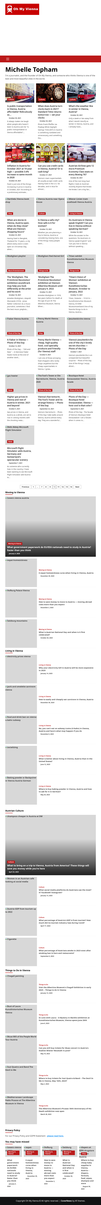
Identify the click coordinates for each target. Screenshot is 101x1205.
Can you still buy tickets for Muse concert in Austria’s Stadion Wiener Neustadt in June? (63, 1049)
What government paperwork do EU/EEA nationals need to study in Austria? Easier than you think (13, 1170)
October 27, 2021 (46, 175)
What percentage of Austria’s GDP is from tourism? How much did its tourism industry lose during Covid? (65, 921)
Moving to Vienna (14, 544)
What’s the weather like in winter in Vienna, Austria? (81, 109)
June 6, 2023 (45, 1023)
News (10, 159)
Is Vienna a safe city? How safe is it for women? (48, 223)
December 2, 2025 (47, 608)
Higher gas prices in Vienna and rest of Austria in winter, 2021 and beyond (18, 401)
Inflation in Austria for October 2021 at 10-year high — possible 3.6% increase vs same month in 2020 (19, 171)
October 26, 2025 (47, 638)
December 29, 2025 (47, 576)
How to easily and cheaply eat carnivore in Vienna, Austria (66, 699)
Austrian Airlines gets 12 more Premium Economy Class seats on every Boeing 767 (81, 170)
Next (77, 487)
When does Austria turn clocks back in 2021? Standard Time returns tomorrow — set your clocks (50, 112)
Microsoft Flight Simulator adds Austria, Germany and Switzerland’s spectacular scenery (19, 454)
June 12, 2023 (45, 764)
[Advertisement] (50, 37)
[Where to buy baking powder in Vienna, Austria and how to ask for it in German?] (21, 790)
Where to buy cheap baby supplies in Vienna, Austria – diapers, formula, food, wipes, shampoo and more (87, 1172)
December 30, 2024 (47, 702)
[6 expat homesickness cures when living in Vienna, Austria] (21, 573)
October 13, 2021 (76, 295)
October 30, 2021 (15, 118)
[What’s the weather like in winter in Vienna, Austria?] (81, 93)
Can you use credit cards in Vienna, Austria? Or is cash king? (50, 168)
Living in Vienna (76, 214)
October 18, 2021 (76, 232)
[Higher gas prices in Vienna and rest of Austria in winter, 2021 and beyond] (19, 383)
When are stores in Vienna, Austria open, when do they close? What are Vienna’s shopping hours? (18, 226)
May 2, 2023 (45, 1084)
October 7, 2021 (76, 352)
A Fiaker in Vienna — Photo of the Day (17, 341)
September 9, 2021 (77, 409)
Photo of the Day (14, 333)
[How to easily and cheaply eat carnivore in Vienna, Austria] (21, 699)
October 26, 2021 (76, 178)
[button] (7, 59)
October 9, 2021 (45, 355)
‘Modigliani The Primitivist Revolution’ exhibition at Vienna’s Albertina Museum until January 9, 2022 (50, 283)
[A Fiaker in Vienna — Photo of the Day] (19, 326)
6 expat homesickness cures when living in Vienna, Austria (66, 573)
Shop (10, 214)
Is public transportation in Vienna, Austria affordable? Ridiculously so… (19, 110)
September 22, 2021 (47, 409)
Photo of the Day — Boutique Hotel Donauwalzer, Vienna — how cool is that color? (81, 401)
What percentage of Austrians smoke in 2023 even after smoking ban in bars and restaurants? (65, 951)
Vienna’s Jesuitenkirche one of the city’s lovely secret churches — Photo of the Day (81, 344)
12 (63, 487)
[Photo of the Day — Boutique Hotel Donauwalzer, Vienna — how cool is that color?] (81, 383)
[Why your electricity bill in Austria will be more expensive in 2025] (21, 669)
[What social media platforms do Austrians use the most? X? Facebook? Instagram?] (21, 891)
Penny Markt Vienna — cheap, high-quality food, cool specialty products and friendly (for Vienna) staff (50, 345)
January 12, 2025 (46, 993)
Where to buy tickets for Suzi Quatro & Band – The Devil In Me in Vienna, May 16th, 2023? (66, 1079)
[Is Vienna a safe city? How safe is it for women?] (50, 207)
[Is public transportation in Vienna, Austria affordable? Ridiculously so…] (19, 93)
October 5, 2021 (14, 409)
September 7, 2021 (15, 463)
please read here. (55, 1136)
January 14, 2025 (46, 673)
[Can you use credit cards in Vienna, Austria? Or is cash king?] (50, 152)
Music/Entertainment (16, 271)
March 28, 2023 (46, 1114)
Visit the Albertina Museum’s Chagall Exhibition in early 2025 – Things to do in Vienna (65, 988)
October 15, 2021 (46, 292)
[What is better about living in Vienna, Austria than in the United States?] (21, 760)
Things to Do (43, 271)
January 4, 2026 (14, 554)
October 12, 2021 (15, 346)
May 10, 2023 (45, 1054)
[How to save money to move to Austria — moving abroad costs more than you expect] (21, 603)
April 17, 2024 (45, 926)
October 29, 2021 (76, 115)
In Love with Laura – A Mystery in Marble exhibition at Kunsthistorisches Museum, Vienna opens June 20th (64, 1018)
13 (67, 487)
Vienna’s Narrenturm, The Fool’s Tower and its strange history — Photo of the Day (50, 401)
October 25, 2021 (15, 235)
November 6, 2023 (47, 734)
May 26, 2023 (45, 795)
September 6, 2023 (47, 956)
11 (58, 487)
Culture (11, 99)
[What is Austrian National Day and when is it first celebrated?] (21, 633)
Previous (25, 487)
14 (71, 487)
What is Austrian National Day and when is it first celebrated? (69, 1166)
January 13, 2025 (46, 896)
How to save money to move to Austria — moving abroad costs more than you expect (50, 1169)
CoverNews (66, 1200)
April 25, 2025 (14, 872)
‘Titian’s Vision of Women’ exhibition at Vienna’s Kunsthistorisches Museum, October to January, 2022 (80, 284)
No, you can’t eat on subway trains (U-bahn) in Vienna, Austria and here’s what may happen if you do (64, 729)
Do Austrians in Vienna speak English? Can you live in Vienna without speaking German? (81, 224)
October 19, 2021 (46, 229)
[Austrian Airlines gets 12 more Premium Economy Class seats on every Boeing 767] (81, 152)
